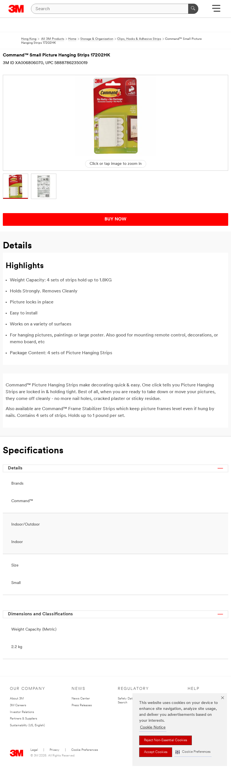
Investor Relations (22, 712)
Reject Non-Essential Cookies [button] (165, 740)
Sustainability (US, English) (27, 725)
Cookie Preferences (84, 750)
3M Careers (18, 705)
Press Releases (82, 705)
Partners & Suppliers (23, 718)
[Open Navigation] (216, 10)
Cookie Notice (153, 727)
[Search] (193, 9)
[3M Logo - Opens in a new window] (16, 9)
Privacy (54, 750)
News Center (81, 698)
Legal (34, 750)
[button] (193, 752)
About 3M (17, 698)
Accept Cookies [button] (155, 752)
